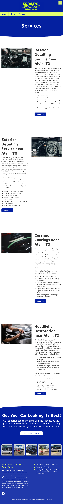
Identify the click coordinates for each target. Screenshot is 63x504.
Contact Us (40, 114)
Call (5, 14)
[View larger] (7, 450)
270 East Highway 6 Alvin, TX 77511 (47, 464)
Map (14, 14)
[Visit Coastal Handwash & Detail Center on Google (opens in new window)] (3, 493)
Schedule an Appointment (31, 433)
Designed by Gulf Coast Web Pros (45, 499)
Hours (23, 14)
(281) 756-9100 (45, 467)
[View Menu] (60, 3)
